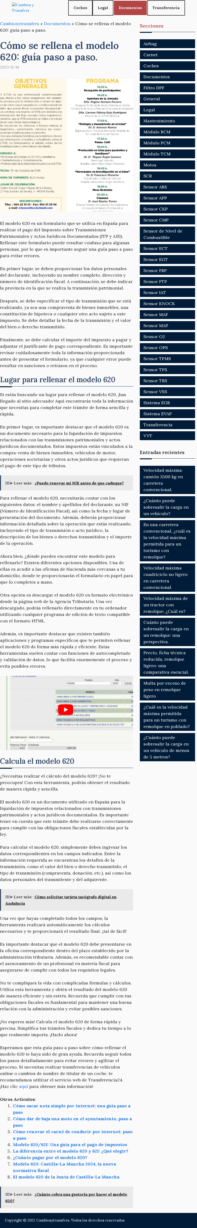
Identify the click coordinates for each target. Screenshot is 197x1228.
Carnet (150, 54)
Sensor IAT (154, 292)
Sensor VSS (155, 391)
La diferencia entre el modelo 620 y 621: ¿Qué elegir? (70, 1151)
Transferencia (166, 8)
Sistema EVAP (157, 413)
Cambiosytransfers (19, 23)
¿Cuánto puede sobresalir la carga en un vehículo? (166, 507)
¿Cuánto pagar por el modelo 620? (50, 1157)
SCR (147, 176)
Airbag (150, 43)
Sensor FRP (155, 270)
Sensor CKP (155, 209)
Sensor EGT (155, 259)
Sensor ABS (155, 187)
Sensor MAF (155, 314)
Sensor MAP (155, 325)
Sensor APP (155, 198)
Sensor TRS (155, 380)
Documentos (130, 8)
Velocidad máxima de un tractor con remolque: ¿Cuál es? (165, 605)
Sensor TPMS (157, 358)
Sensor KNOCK (159, 303)
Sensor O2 (154, 336)
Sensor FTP (155, 281)
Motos (149, 165)
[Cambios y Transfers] (30, 8)
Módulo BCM (156, 132)
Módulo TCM (157, 154)
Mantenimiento (159, 121)
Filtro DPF (153, 88)
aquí (23, 1086)
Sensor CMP (156, 220)
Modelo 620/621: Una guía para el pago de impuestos (70, 1144)
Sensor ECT (155, 248)
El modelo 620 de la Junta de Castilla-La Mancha (66, 1177)
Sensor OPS (155, 347)
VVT (147, 435)
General (151, 99)
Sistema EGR (156, 402)
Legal (103, 8)
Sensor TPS (155, 369)
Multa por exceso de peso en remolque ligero (164, 689)
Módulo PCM (156, 143)
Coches (80, 8)
